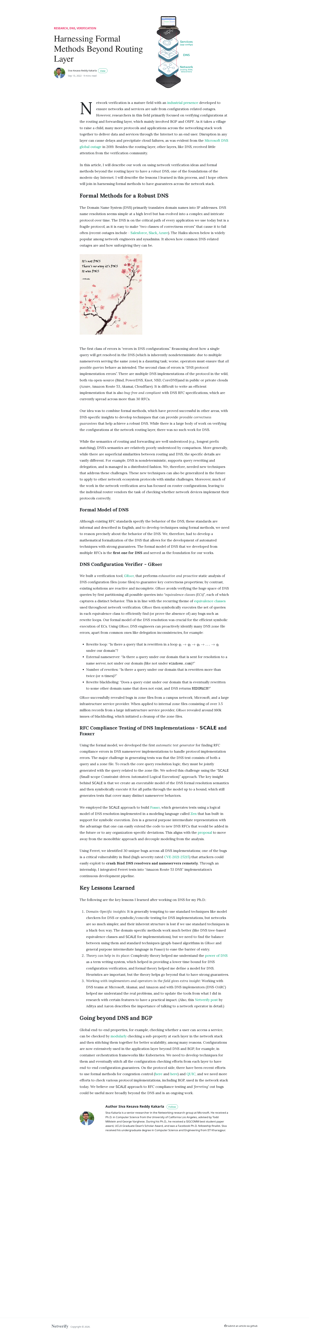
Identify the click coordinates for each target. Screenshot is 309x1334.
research (61, 28)
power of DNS (216, 955)
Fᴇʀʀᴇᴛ (155, 807)
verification (86, 28)
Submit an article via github (242, 1325)
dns (72, 28)
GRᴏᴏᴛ (129, 576)
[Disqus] (154, 1180)
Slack (153, 233)
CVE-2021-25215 (176, 857)
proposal (205, 832)
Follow (172, 1106)
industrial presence (182, 103)
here (158, 1074)
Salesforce (139, 233)
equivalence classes (210, 601)
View (102, 70)
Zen (194, 814)
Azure (163, 233)
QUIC (191, 1074)
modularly (119, 1036)
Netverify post (206, 1000)
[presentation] (198, 644)
